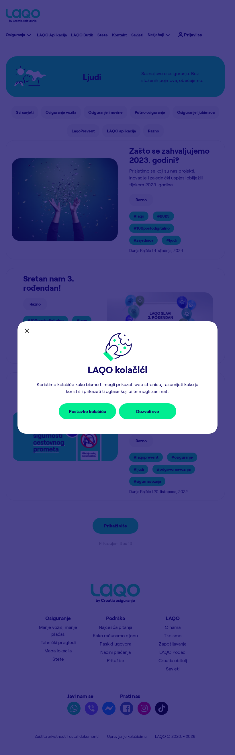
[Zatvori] (27, 330)
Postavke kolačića (87, 411)
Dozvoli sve (147, 411)
